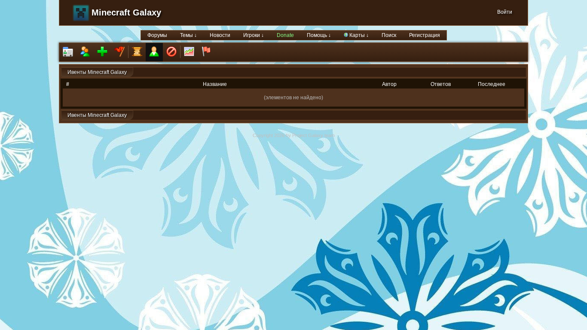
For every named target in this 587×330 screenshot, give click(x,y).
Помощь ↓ (319, 35)
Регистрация (424, 35)
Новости (220, 35)
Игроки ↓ (253, 35)
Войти (504, 12)
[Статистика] (189, 52)
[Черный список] (171, 52)
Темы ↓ (188, 35)
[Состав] (85, 52)
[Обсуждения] (137, 52)
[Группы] (119, 52)
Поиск (389, 35)
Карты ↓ (358, 35)
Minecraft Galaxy (126, 12)
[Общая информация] (67, 52)
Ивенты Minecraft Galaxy (97, 72)
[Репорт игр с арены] (206, 52)
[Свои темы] (154, 52)
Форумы (157, 35)
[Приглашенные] (102, 52)
